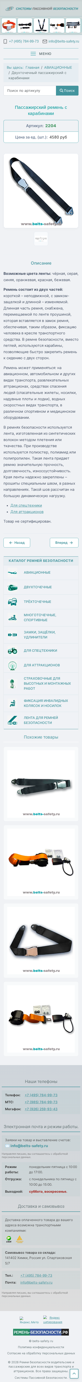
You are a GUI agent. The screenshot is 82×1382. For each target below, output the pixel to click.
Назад (17, 542)
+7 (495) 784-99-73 (41, 1095)
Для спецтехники (26, 505)
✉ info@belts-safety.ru (26, 1146)
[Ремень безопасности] (41, 1332)
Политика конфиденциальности (41, 1347)
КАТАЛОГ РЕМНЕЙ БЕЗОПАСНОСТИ (41, 561)
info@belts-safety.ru (36, 1282)
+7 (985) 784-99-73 (41, 1102)
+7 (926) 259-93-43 (41, 1109)
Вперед (64, 542)
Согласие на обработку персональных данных (41, 1353)
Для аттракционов (27, 512)
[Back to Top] (74, 1374)
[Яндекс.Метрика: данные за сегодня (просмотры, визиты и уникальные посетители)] (29, 1320)
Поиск (69, 90)
